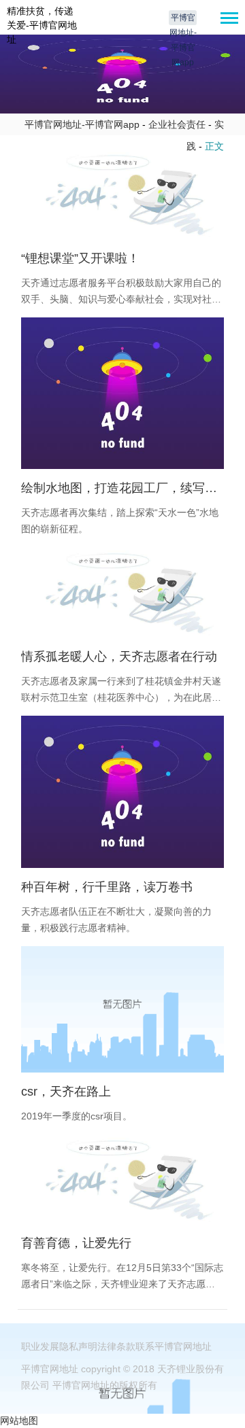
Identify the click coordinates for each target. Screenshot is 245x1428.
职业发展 (40, 1346)
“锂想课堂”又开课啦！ (80, 258)
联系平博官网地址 (173, 1346)
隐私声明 (78, 1346)
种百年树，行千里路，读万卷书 (107, 887)
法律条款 (116, 1346)
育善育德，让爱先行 (76, 1243)
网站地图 (19, 1420)
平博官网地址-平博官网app (183, 19)
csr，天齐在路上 (66, 1091)
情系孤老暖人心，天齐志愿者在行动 (119, 656)
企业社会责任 (177, 124)
